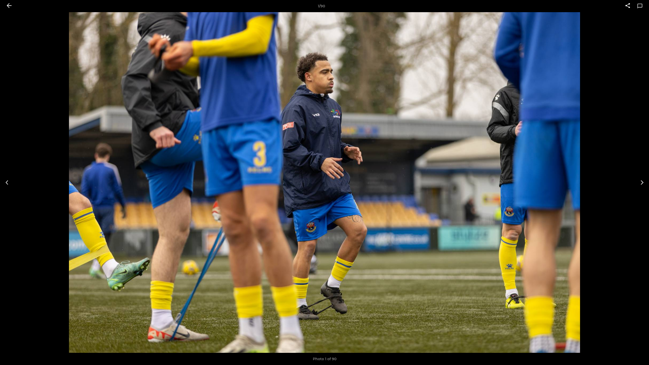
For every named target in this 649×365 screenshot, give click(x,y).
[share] (628, 6)
